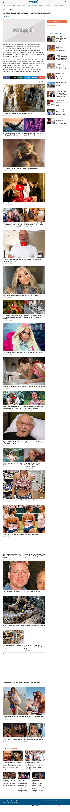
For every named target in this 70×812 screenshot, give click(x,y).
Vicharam (41, 5)
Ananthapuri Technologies (14, 802)
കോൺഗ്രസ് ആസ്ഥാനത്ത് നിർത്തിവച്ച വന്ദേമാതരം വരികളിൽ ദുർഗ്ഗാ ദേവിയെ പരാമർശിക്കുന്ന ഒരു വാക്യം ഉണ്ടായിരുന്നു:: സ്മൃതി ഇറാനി (38, 786)
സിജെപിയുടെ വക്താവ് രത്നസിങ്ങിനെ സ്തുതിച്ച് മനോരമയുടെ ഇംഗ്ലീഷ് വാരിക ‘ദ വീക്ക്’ (60, 105)
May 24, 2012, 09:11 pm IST (22, 16)
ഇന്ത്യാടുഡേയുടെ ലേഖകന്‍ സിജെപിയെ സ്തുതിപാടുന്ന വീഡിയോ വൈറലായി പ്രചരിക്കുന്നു (60, 78)
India (24, 5)
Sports (47, 5)
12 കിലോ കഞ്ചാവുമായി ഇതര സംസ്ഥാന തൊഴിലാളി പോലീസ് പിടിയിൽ (61, 67)
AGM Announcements (63, 800)
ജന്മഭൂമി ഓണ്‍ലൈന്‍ (11, 16)
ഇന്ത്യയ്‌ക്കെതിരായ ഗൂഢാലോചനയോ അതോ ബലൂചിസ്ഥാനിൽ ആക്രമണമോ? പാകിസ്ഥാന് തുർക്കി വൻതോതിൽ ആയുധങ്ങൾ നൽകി (61, 88)
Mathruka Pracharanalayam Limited (10, 800)
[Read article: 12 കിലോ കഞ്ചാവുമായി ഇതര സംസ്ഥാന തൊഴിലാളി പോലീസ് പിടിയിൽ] (51, 66)
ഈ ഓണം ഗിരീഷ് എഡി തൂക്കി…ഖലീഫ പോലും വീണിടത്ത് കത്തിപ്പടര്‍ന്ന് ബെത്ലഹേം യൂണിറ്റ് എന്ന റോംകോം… (9, 784)
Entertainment (63, 5)
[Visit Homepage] (33, 1)
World (28, 5)
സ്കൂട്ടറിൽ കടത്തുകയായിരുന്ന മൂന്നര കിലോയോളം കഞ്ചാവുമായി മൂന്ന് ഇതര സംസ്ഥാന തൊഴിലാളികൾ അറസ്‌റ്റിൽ (61, 59)
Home (4, 9)
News (7, 9)
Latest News (7, 5)
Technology (54, 5)
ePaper (13, 5)
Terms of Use (48, 800)
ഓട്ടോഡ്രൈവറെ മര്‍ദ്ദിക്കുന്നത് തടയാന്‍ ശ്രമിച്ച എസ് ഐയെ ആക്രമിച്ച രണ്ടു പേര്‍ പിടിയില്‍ (61, 122)
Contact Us (43, 800)
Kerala (19, 5)
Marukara (34, 5)
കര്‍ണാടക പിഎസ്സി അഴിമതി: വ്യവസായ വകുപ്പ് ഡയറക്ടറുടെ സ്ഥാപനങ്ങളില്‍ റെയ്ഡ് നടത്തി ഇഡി (61, 94)
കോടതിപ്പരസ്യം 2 (51, 29)
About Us (38, 800)
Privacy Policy (55, 800)
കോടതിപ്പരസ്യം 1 (51, 25)
